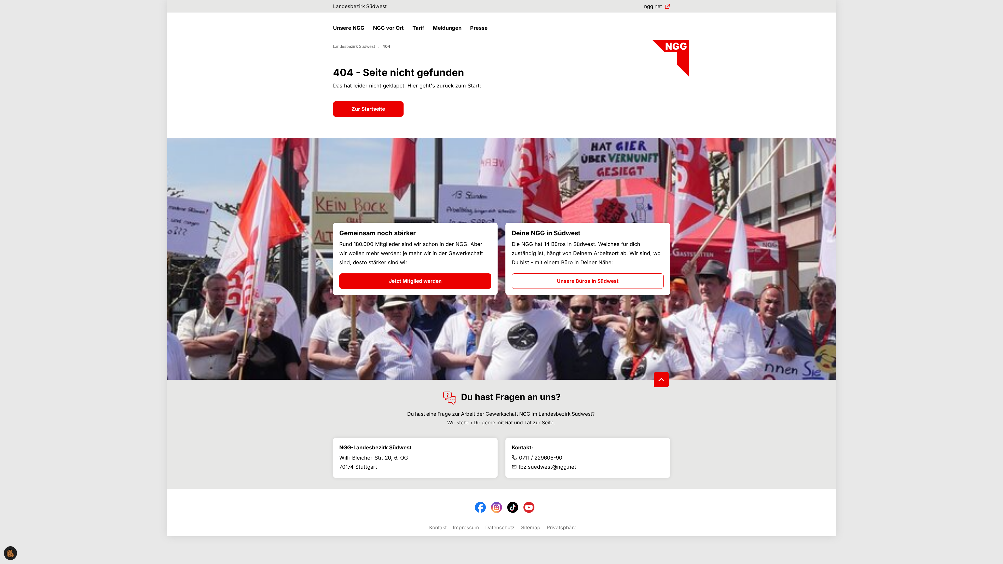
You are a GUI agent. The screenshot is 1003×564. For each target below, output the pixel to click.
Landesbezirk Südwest (360, 6)
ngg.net (653, 6)
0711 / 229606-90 (540, 458)
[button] (350, 28)
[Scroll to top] (661, 379)
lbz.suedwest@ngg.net (547, 467)
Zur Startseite (368, 109)
